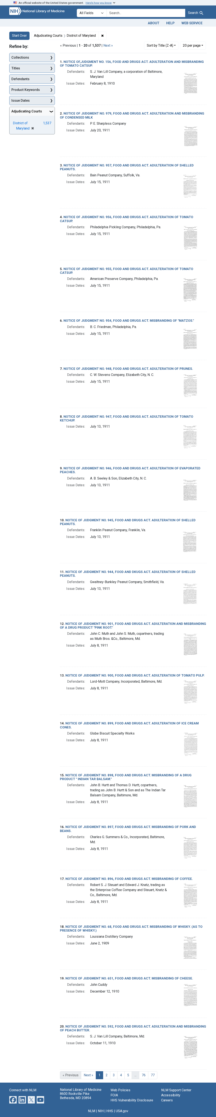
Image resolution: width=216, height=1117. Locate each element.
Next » (108, 45)
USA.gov (122, 1111)
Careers (167, 1100)
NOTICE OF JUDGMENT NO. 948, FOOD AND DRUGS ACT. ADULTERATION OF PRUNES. (128, 369)
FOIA (114, 1095)
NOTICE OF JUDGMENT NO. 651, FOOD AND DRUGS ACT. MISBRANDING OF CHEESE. (129, 978)
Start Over (19, 36)
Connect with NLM (22, 1090)
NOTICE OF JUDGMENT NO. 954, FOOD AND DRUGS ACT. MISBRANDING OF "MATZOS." (128, 321)
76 (144, 1075)
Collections (20, 57)
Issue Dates (20, 101)
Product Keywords (25, 90)
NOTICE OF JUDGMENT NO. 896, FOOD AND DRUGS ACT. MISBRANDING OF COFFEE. (129, 879)
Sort (160, 45)
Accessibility (170, 1095)
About (153, 23)
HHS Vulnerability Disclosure (132, 1100)
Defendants (20, 79)
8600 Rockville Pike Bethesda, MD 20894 (75, 1096)
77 (153, 1075)
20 (192, 45)
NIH (101, 1111)
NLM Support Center (176, 1090)
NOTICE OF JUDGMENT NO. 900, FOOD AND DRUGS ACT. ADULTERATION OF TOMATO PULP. (134, 675)
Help (170, 23)
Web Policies (120, 1090)
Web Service (191, 23)
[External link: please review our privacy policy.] (13, 1100)
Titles (15, 68)
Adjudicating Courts (26, 111)
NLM (91, 1111)
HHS (109, 1111)
